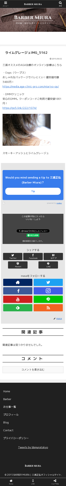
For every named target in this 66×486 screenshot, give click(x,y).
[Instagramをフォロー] (48, 290)
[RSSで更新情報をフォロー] (48, 307)
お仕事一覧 (9, 407)
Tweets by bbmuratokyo (33, 447)
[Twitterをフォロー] (48, 282)
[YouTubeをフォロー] (17, 299)
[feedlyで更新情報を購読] (17, 307)
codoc (59, 203)
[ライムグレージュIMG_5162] (40, 423)
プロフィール (11, 414)
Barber (7, 399)
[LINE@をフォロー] (48, 299)
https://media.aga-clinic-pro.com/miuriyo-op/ (31, 86)
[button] (60, 351)
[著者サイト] (17, 282)
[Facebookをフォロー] (17, 290)
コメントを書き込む (33, 369)
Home (6, 391)
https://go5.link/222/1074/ (20, 108)
